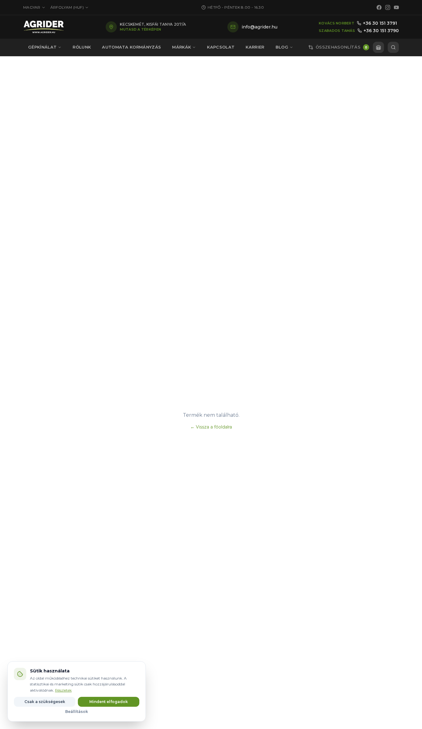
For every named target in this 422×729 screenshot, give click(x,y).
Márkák (181, 47)
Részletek (63, 690)
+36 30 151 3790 (381, 30)
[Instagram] (387, 7)
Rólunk (82, 47)
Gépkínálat (42, 47)
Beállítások (76, 711)
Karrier (255, 47)
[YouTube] (396, 7)
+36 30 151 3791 (380, 23)
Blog (282, 47)
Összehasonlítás (341, 47)
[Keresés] (393, 47)
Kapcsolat (220, 47)
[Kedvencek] (378, 47)
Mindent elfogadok (108, 701)
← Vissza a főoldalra (211, 427)
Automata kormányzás (131, 47)
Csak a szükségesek (44, 701)
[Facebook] (379, 7)
